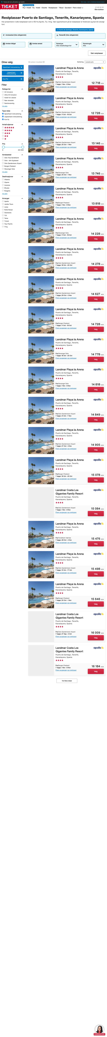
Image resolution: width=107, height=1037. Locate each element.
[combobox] (28, 37)
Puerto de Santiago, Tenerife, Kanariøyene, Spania (76, 29)
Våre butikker (99, 9)
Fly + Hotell (27, 7)
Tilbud (61, 7)
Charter (44, 7)
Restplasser (52, 7)
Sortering (80, 62)
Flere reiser (78, 8)
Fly (33, 7)
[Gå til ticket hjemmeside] (9, 6)
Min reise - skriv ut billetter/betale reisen (92, 2)
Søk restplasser (97, 53)
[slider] (3, 147)
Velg (95, 88)
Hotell (38, 7)
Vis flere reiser (67, 681)
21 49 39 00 (99, 7)
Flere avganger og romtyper (66, 87)
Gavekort (68, 7)
